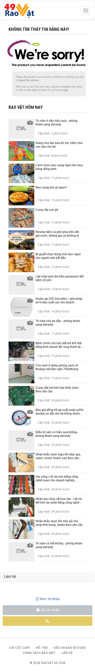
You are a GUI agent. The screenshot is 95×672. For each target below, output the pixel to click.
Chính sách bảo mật (39, 653)
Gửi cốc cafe (19, 648)
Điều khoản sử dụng (70, 648)
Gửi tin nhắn (49, 610)
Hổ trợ (42, 648)
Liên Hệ (67, 653)
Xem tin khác (50, 599)
